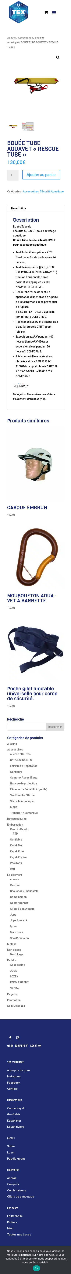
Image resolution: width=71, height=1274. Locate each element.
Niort (10, 1228)
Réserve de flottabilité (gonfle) (28, 789)
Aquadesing (17, 964)
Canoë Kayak (16, 1108)
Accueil (11, 37)
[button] (58, 57)
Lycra (13, 926)
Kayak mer (14, 1120)
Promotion (14, 1000)
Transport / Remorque (24, 812)
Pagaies (12, 994)
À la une (12, 743)
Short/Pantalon (19, 938)
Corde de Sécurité (21, 760)
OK (36, 1268)
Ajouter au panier (41, 174)
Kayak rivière (15, 1126)
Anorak (14, 879)
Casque (15, 885)
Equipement (14, 874)
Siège (13, 806)
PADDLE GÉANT (19, 982)
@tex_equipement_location (24, 1045)
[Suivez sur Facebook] (10, 1038)
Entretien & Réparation (23, 765)
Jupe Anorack (18, 920)
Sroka (11, 1146)
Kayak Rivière (18, 857)
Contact (12, 1088)
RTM (15, 833)
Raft (12, 868)
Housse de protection (23, 783)
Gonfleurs (16, 771)
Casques (13, 1184)
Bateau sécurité (17, 818)
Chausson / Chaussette (24, 891)
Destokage (16, 954)
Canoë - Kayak (19, 829)
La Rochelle (15, 1216)
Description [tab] (18, 208)
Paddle (11, 960)
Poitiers (12, 1222)
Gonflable (16, 839)
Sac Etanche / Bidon (22, 795)
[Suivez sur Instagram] (18, 1038)
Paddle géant (16, 1158)
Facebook (13, 1082)
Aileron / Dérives (20, 754)
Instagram (13, 1076)
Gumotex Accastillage (23, 777)
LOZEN (14, 976)
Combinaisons (16, 1190)
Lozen (11, 1152)
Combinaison (18, 896)
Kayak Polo (17, 851)
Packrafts (16, 863)
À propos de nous (18, 1070)
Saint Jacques (16, 1005)
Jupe (13, 914)
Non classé (14, 949)
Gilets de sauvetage (22, 908)
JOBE (13, 970)
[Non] (66, 1260)
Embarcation (15, 824)
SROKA (14, 988)
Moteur (11, 944)
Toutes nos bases (19, 1234)
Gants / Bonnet (19, 902)
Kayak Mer (16, 845)
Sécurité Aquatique (52, 191)
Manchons (16, 932)
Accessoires (25, 37)
